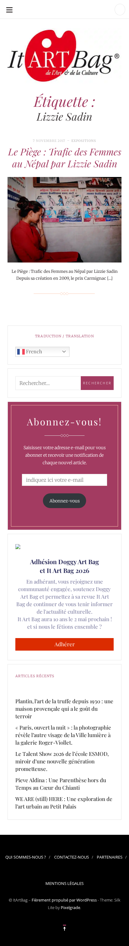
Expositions (83, 141)
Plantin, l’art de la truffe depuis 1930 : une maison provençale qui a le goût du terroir (64, 709)
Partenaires (109, 857)
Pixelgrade (70, 907)
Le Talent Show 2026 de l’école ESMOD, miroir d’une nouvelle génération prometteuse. (62, 761)
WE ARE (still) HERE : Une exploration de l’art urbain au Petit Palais (63, 802)
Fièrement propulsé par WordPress (64, 900)
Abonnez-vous (64, 501)
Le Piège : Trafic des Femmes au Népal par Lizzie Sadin (64, 157)
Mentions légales (64, 883)
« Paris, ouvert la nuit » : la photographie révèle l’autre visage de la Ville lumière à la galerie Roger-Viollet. (63, 735)
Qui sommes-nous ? (25, 857)
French (33, 351)
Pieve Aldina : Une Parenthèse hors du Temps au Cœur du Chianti (60, 784)
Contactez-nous (71, 857)
